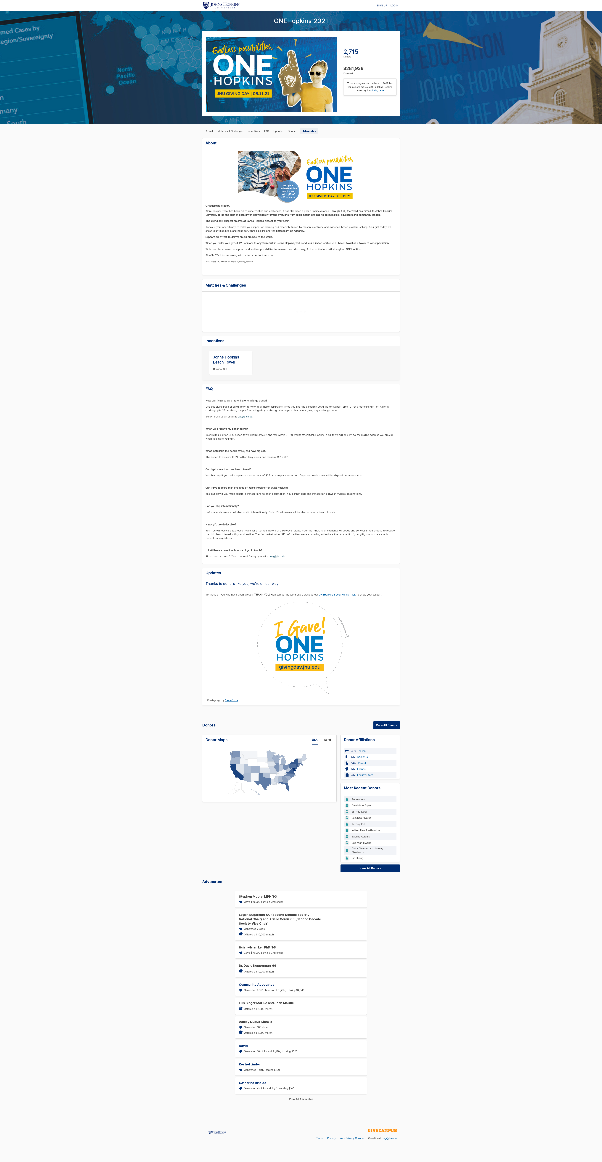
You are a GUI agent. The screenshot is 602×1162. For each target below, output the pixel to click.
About (209, 131)
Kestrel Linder (249, 1064)
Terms (319, 1138)
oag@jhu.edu (389, 1138)
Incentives (254, 131)
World (327, 739)
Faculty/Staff (365, 775)
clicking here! (377, 90)
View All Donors (386, 725)
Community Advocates (256, 984)
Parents (362, 763)
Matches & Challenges (230, 131)
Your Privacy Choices (352, 1138)
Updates (278, 131)
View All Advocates (301, 1099)
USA (315, 739)
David (243, 1046)
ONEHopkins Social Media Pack (337, 594)
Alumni (362, 751)
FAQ (266, 131)
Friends (361, 769)
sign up (382, 5)
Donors (292, 131)
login (394, 5)
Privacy (331, 1138)
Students (362, 756)
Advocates (309, 131)
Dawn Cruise (231, 700)
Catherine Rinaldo (252, 1083)
